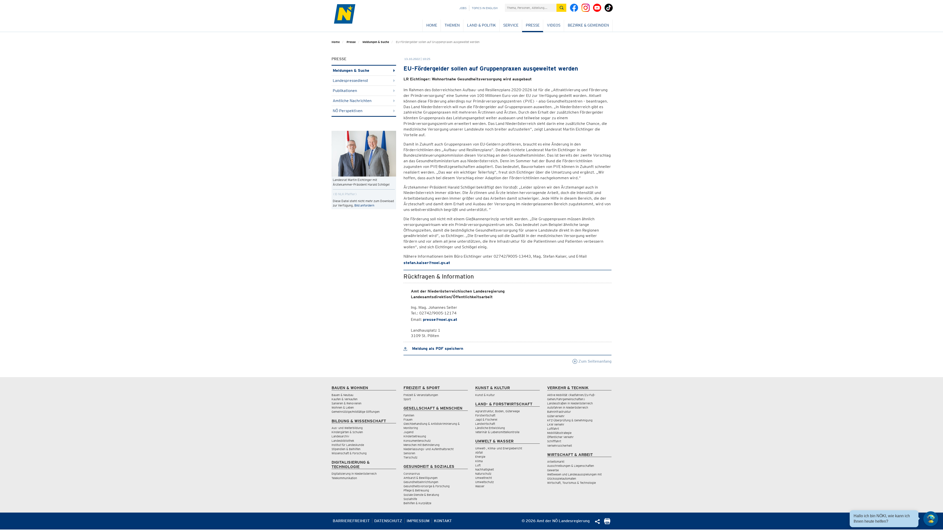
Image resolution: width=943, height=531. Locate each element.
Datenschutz (388, 520)
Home (431, 25)
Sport (407, 399)
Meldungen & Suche (375, 42)
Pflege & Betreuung (416, 490)
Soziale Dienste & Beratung (421, 495)
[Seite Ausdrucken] (607, 522)
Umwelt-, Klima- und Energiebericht (498, 448)
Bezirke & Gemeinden (588, 25)
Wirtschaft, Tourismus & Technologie (571, 483)
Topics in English (485, 8)
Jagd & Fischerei (486, 419)
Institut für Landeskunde (348, 445)
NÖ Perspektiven (347, 110)
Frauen (408, 419)
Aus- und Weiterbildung (347, 428)
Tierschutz (410, 457)
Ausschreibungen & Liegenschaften (570, 466)
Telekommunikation (344, 478)
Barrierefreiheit (351, 520)
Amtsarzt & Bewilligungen (420, 478)
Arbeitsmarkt (555, 461)
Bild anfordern (364, 205)
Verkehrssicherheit (559, 445)
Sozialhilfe (410, 499)
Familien (408, 415)
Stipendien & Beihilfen (346, 449)
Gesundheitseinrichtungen (420, 482)
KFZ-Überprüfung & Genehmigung (570, 420)
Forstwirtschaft (485, 415)
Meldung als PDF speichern (437, 348)
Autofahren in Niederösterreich (567, 407)
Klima (479, 461)
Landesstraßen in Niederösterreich (570, 403)
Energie (480, 456)
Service (510, 25)
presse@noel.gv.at (440, 319)
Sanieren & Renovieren (346, 403)
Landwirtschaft (485, 424)
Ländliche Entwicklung (490, 428)
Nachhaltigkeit (484, 469)
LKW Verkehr (555, 424)
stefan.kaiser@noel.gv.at (426, 262)
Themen (452, 25)
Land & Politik (481, 25)
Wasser (480, 486)
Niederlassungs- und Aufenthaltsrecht (428, 449)
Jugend (408, 432)
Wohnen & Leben (343, 407)
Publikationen (345, 90)
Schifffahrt (554, 441)
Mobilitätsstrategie (559, 433)
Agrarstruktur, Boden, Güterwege (497, 411)
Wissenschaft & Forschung (349, 453)
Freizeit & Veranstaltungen (420, 395)
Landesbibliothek (343, 440)
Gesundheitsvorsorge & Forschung (426, 486)
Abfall (479, 452)
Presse (533, 25)
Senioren (409, 453)
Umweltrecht (483, 478)
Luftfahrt (553, 428)
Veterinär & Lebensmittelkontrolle (497, 432)
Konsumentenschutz (417, 440)
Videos (553, 25)
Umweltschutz (484, 482)
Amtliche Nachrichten (352, 100)
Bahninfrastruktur (559, 411)
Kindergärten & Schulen (347, 432)
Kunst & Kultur (485, 395)
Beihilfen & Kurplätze (417, 503)
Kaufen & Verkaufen (345, 399)
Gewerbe (553, 470)
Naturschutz (483, 473)
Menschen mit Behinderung (421, 445)
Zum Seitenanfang (594, 361)
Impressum (418, 520)
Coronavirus (411, 473)
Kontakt (443, 520)
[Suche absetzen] (561, 8)
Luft (478, 465)
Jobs (463, 8)
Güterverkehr (556, 416)
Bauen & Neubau (342, 395)
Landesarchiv (340, 436)
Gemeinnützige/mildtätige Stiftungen (356, 411)
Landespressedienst (350, 80)
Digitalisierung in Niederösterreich (354, 473)
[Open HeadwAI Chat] (930, 518)
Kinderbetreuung (414, 436)
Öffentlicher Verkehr (560, 437)
